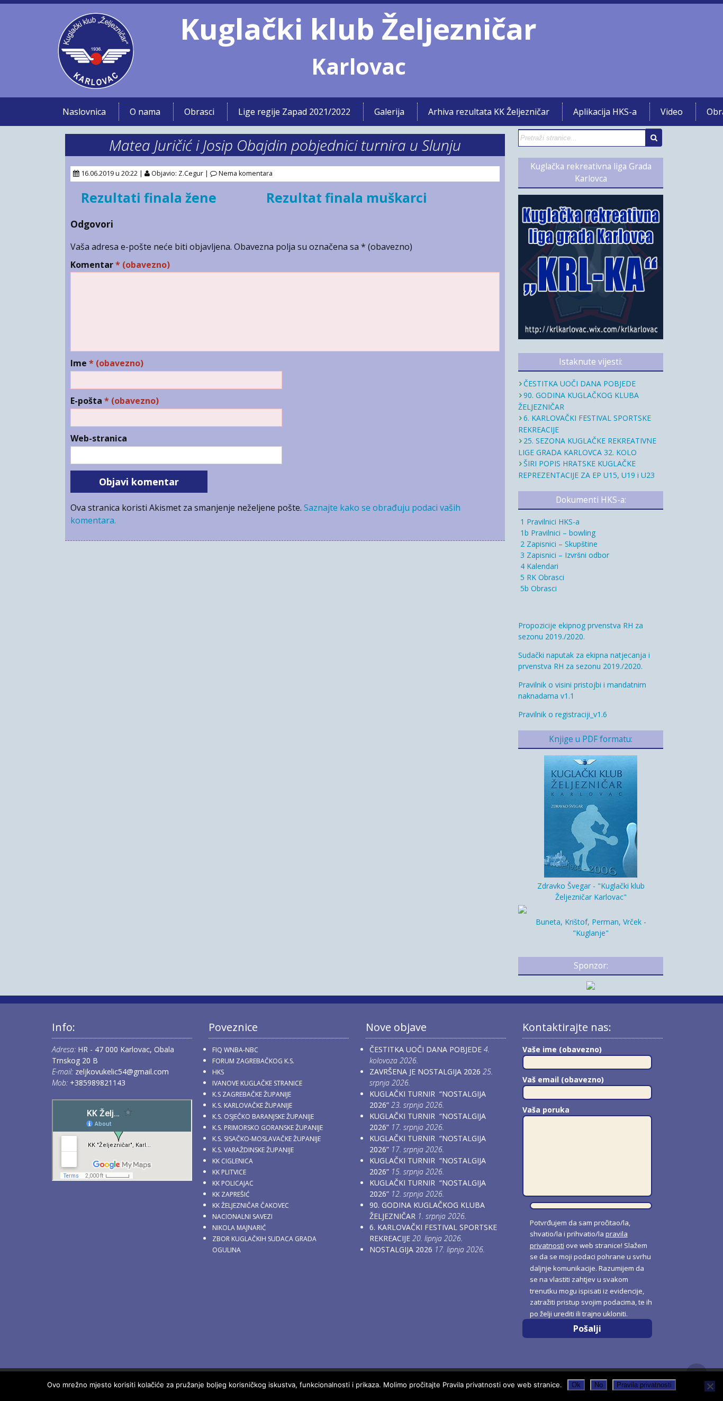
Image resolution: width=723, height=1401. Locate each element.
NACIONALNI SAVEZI (242, 1216)
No (598, 1385)
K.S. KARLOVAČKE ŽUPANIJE (252, 1105)
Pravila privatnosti (644, 1385)
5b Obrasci (537, 588)
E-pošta (114, 400)
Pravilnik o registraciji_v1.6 (562, 714)
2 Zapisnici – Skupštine (558, 544)
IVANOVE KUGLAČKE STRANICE (257, 1083)
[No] (709, 1386)
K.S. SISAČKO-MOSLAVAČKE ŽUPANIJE (266, 1138)
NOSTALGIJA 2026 (400, 1249)
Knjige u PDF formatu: (590, 739)
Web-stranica (98, 438)
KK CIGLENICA (232, 1160)
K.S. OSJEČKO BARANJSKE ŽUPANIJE (263, 1116)
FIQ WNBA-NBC (235, 1049)
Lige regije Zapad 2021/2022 (294, 111)
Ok (576, 1385)
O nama (145, 111)
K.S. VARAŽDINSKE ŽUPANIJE (253, 1149)
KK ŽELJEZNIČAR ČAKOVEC (250, 1205)
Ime (106, 363)
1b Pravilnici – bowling (556, 533)
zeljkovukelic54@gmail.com (122, 1071)
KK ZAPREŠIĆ (231, 1194)
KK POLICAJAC (233, 1183)
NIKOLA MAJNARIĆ (239, 1227)
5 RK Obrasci (541, 577)
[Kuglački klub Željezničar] (95, 85)
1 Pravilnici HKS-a (549, 522)
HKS (218, 1072)
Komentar (120, 264)
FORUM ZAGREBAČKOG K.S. (253, 1060)
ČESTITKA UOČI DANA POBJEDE (579, 383)
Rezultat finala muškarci (346, 197)
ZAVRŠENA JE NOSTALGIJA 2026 (425, 1071)
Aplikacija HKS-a (605, 111)
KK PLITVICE (229, 1172)
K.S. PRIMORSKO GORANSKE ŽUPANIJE (267, 1127)
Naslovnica (84, 111)
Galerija (389, 111)
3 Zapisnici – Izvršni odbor (563, 555)
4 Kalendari (538, 566)
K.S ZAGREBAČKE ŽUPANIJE (251, 1094)
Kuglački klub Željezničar (358, 28)
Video (672, 111)
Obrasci (199, 111)
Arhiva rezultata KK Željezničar (488, 111)
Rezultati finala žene (148, 197)
